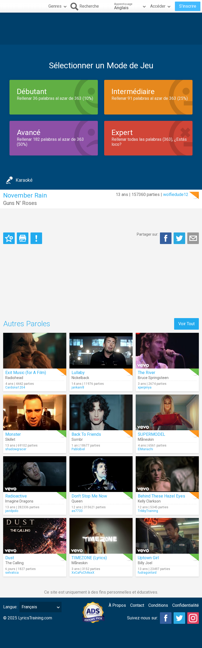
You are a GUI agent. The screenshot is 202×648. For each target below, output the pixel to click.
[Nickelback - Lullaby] (101, 351)
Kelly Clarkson (149, 501)
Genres (55, 6)
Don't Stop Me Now (89, 496)
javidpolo (11, 511)
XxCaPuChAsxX (83, 572)
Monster (13, 434)
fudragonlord (147, 572)
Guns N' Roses (20, 203)
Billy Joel (145, 563)
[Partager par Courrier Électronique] (193, 238)
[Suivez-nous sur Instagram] (193, 618)
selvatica (12, 572)
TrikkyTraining (148, 511)
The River (146, 372)
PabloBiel (78, 449)
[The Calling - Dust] (34, 536)
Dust (9, 557)
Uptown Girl (148, 557)
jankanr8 (78, 387)
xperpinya (145, 387)
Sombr (77, 439)
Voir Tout (186, 323)
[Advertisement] (101, 28)
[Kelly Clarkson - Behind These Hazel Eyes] (167, 474)
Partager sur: (147, 234)
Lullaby (78, 372)
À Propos (117, 605)
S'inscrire (187, 6)
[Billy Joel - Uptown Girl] (167, 536)
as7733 (77, 511)
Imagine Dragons (19, 501)
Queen (77, 501)
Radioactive (16, 496)
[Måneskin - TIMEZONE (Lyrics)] (101, 536)
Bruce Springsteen (153, 378)
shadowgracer (15, 449)
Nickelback (80, 378)
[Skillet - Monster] (34, 412)
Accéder (157, 6)
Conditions (158, 605)
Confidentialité (185, 605)
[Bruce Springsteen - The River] (167, 351)
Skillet (10, 439)
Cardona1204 (15, 387)
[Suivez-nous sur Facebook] (165, 618)
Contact (137, 605)
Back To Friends (86, 434)
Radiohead (14, 378)
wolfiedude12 (175, 194)
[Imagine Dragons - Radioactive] (34, 474)
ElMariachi (145, 449)
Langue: (10, 606)
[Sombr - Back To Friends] (101, 412)
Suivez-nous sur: (142, 617)
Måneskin (146, 439)
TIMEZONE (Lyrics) (89, 557)
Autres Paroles (26, 323)
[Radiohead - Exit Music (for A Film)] (34, 351)
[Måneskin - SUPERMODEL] (167, 412)
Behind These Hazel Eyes (161, 496)
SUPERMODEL (151, 434)
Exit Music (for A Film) (25, 372)
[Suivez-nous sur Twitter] (179, 618)
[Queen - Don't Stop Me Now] (101, 474)
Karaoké (24, 180)
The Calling (14, 563)
